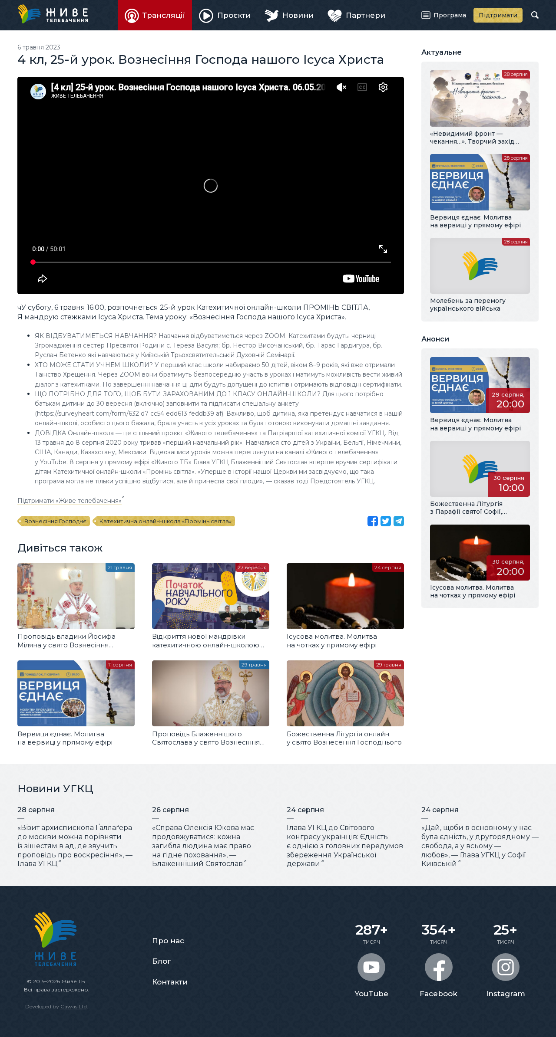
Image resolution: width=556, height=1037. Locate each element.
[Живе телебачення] (52, 13)
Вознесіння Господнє (55, 521)
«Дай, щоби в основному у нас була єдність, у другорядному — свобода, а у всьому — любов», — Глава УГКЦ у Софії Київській (480, 846)
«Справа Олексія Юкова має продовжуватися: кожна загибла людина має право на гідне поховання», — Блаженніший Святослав (203, 846)
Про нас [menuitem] (168, 940)
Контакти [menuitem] (170, 982)
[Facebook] (372, 521)
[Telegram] (399, 521)
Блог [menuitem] (161, 961)
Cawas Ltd (73, 1006)
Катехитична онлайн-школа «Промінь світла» (165, 521)
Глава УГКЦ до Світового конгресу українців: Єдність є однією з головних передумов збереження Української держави (345, 846)
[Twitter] (386, 521)
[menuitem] (155, 15)
